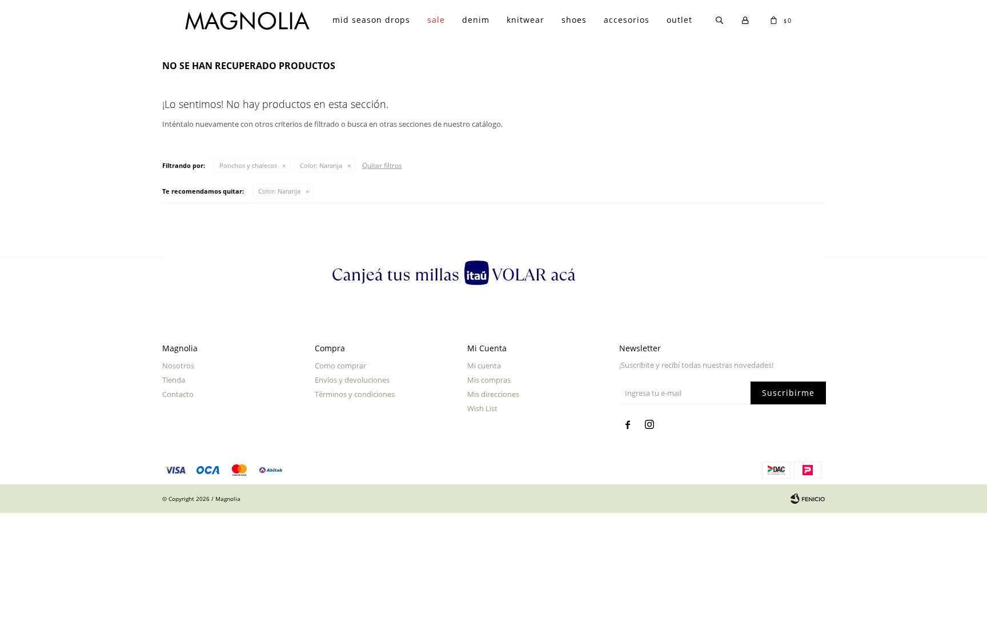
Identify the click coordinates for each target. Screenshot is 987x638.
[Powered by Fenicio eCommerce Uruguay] (808, 498)
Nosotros (178, 365)
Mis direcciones (493, 394)
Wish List (482, 408)
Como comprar (340, 365)
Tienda (173, 380)
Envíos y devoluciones (352, 380)
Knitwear (525, 19)
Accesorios (626, 19)
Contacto (178, 394)
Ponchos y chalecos (248, 165)
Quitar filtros (382, 165)
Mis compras (489, 380)
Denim (476, 19)
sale (436, 19)
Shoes (574, 19)
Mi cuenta (484, 365)
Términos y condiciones (355, 394)
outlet (679, 19)
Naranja (321, 165)
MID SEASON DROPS (371, 19)
